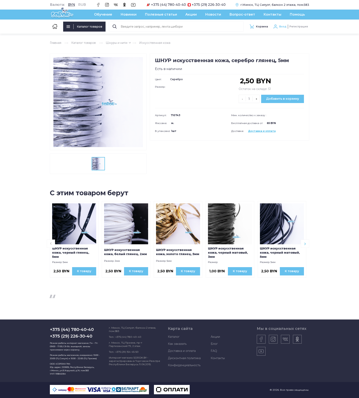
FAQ (214, 351)
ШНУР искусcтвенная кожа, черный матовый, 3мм (228, 253)
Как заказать (177, 344)
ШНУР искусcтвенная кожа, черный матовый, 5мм (280, 253)
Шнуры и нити (116, 43)
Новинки (128, 14)
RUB (82, 4)
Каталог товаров (89, 26)
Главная (55, 43)
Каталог (174, 337)
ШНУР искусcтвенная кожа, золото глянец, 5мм (177, 252)
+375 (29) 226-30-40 (209, 5)
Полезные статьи (161, 14)
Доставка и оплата (262, 131)
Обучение (103, 14)
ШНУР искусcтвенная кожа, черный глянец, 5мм (70, 253)
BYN (71, 4)
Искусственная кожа (154, 43)
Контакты (272, 14)
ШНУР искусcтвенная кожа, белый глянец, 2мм (125, 252)
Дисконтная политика (184, 358)
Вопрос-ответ (242, 14)
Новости (213, 14)
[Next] (305, 244)
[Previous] (51, 244)
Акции (191, 14)
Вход (282, 26)
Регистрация (298, 26)
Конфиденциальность (184, 365)
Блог (214, 344)
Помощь (297, 14)
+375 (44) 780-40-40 (168, 5)
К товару (84, 271)
